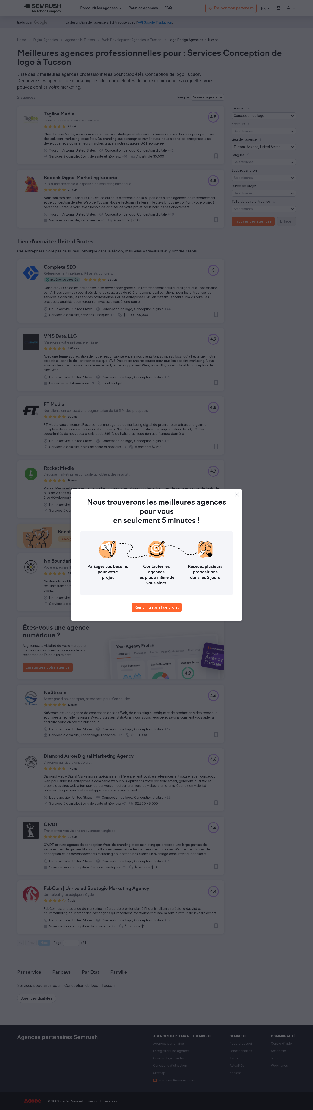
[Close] (236, 494)
